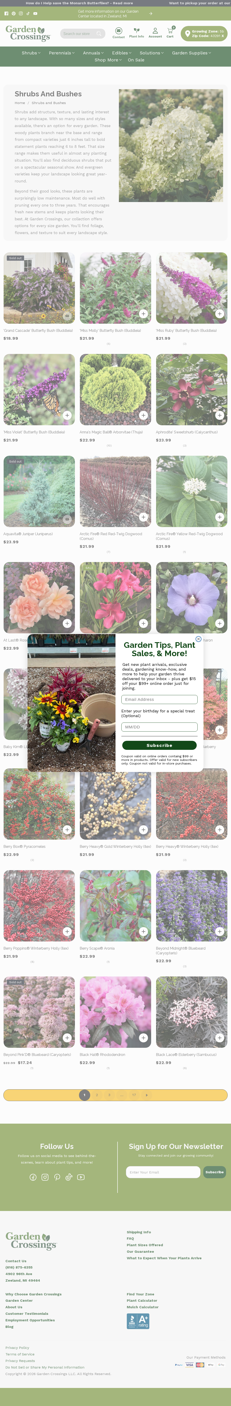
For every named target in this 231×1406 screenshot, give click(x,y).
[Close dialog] (198, 639)
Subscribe (160, 745)
